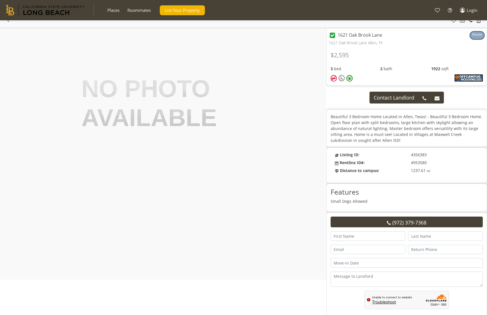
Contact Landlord (394, 97)
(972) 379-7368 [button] (408, 222)
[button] (113, 10)
